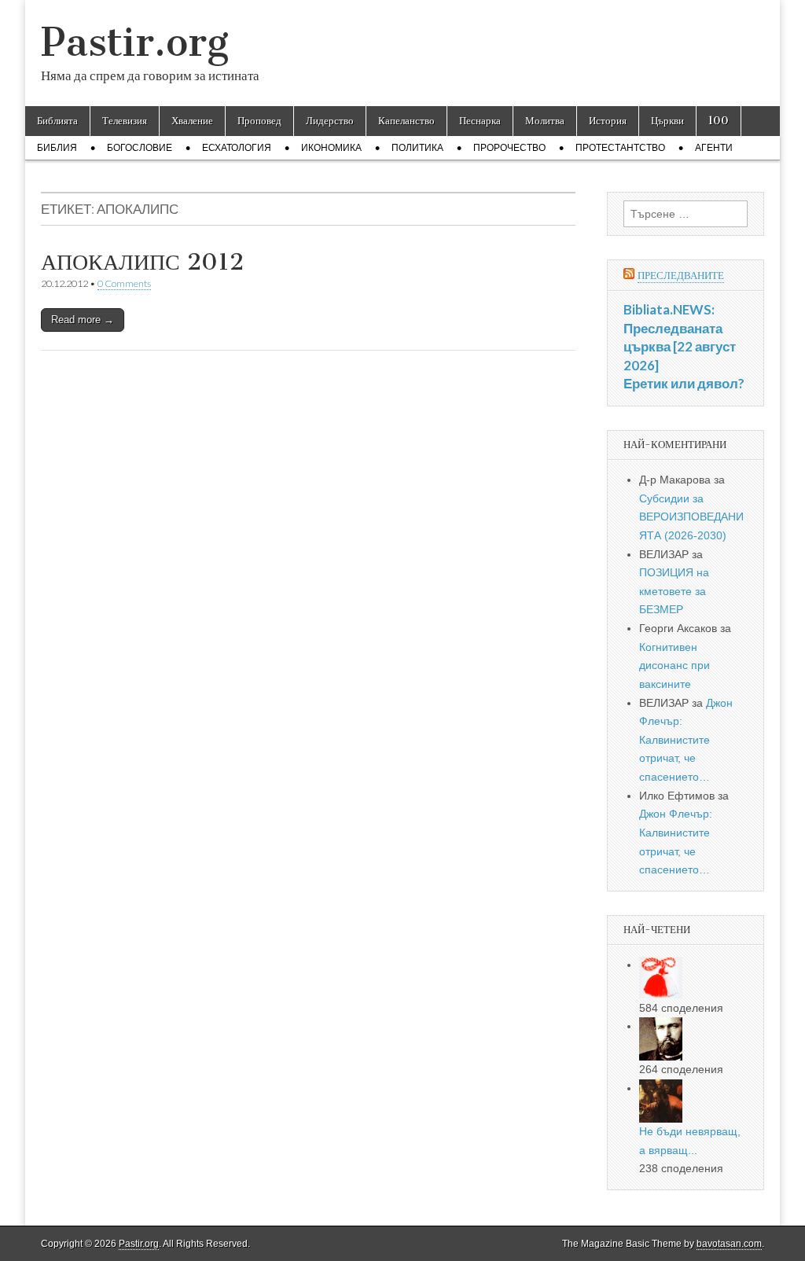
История (608, 120)
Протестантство (620, 147)
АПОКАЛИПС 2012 (142, 262)
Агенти (714, 147)
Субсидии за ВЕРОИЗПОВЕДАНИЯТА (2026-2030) (691, 517)
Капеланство (406, 120)
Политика (417, 147)
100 (718, 120)
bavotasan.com (729, 1243)
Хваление (192, 120)
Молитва (544, 120)
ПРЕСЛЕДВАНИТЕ (681, 275)
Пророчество (509, 147)
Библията (57, 120)
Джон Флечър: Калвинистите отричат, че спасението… (686, 740)
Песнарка (480, 120)
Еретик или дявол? (683, 383)
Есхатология (236, 147)
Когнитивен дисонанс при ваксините (674, 665)
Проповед (259, 120)
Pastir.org (135, 42)
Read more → (82, 319)
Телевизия (124, 120)
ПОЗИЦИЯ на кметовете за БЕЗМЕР (674, 591)
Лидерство (330, 120)
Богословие (139, 147)
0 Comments (124, 283)
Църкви (667, 120)
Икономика (331, 147)
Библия (57, 147)
